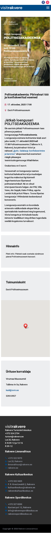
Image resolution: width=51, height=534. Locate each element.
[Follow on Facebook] (43, 2)
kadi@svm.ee (12, 390)
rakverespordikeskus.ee (20, 514)
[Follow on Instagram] (47, 2)
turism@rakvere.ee (14, 436)
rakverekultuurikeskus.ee (20, 491)
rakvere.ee (13, 468)
